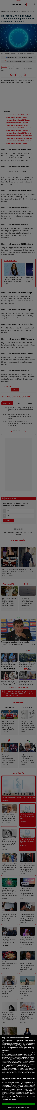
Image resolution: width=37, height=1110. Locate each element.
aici (16, 1065)
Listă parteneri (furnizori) (9, 1099)
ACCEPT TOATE (18, 1103)
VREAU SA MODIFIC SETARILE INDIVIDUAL (18, 1107)
